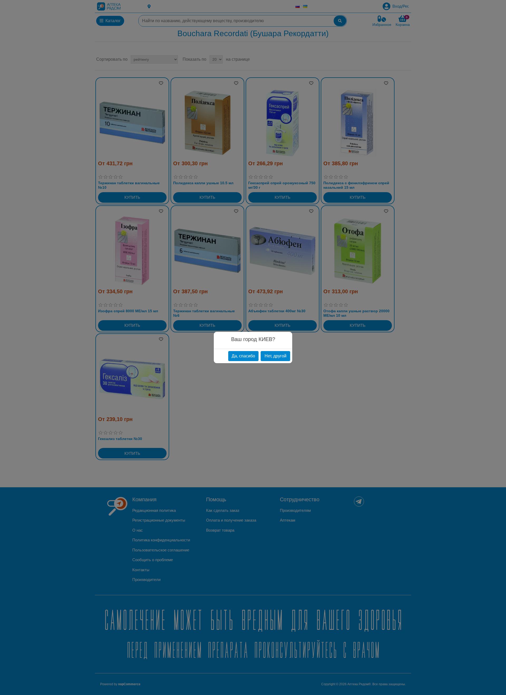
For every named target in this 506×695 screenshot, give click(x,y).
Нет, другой (275, 356)
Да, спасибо (243, 356)
